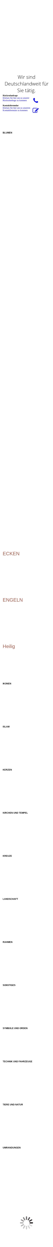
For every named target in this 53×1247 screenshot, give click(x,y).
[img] (34, 5)
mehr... (6, 549)
